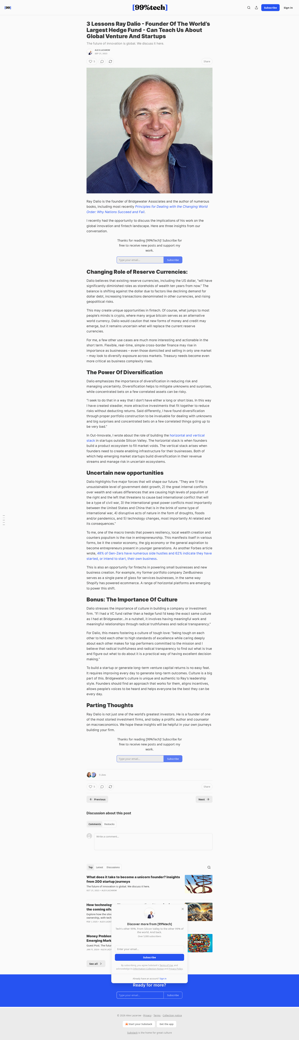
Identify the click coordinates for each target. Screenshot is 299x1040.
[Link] (81, 272)
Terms (157, 1015)
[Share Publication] (256, 7)
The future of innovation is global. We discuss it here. (118, 886)
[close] (182, 909)
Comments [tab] (95, 824)
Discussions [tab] (113, 867)
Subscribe (270, 7)
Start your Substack (140, 1024)
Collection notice (172, 1015)
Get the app (167, 1024)
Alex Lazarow (102, 50)
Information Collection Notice (148, 968)
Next (201, 799)
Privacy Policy (176, 968)
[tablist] (101, 824)
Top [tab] (91, 867)
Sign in (288, 7)
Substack (132, 1032)
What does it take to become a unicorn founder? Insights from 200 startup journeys (133, 879)
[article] (149, 886)
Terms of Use (166, 965)
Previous (99, 799)
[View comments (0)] (102, 61)
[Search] (248, 7)
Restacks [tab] (109, 824)
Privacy (147, 1015)
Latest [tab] (99, 867)
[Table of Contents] (3, 520)
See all (93, 963)
